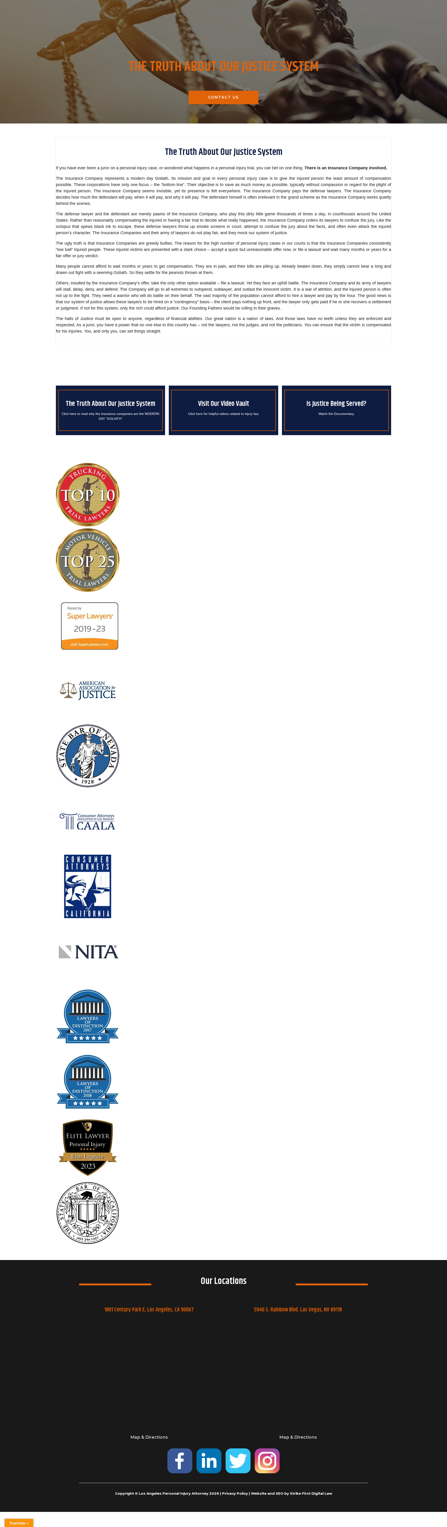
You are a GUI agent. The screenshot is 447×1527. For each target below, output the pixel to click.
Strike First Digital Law (311, 1493)
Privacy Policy (235, 1493)
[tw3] (238, 1460)
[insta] (267, 1460)
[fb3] (179, 1460)
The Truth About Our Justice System (110, 403)
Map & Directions (149, 1437)
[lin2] (208, 1460)
